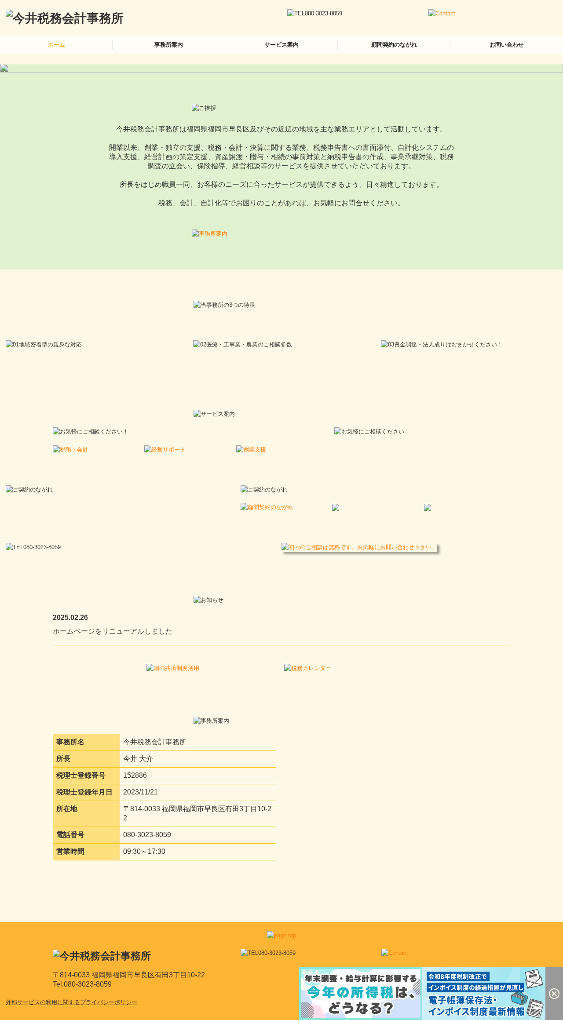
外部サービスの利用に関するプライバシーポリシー (71, 1002)
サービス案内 (281, 44)
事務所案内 (168, 44)
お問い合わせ (507, 44)
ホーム (56, 44)
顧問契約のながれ (394, 44)
